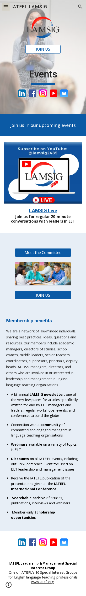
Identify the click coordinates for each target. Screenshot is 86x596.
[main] (43, 76)
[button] (5, 6)
